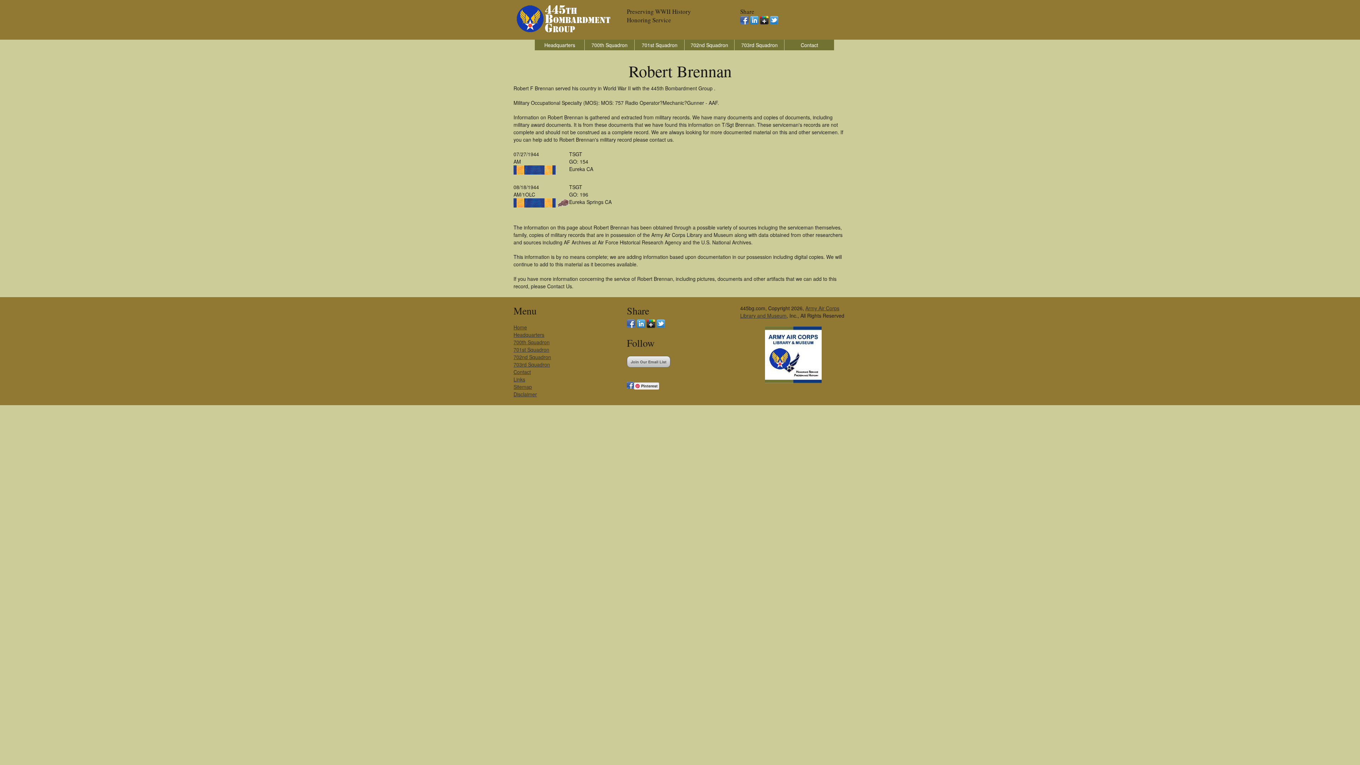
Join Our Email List (649, 361)
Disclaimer (525, 394)
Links (519, 379)
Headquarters (559, 45)
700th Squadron (609, 45)
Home (520, 327)
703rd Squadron (759, 45)
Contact (809, 45)
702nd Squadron (709, 45)
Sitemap (523, 386)
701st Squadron (660, 45)
